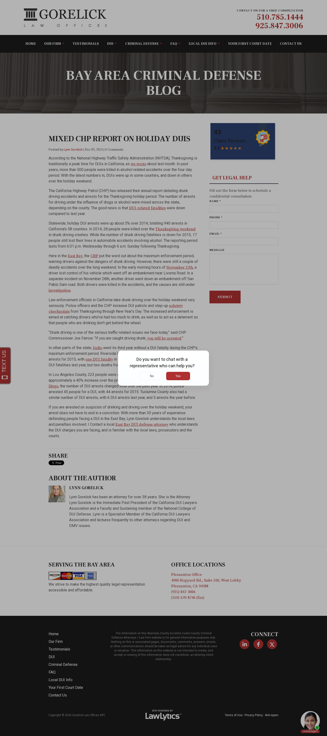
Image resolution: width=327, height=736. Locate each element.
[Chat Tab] (163, 368)
